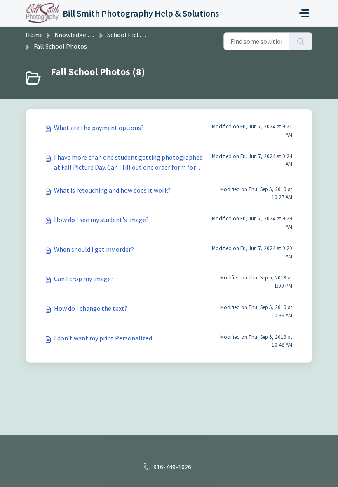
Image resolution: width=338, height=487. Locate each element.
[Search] (300, 41)
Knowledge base (77, 35)
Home (34, 35)
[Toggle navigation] (304, 13)
